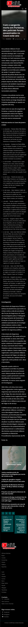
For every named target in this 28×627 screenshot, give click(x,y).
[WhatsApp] (13, 513)
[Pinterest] (9, 513)
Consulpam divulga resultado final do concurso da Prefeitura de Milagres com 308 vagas (13, 499)
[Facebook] (2, 513)
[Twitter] (6, 513)
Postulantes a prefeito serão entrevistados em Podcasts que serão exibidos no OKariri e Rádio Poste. (20, 526)
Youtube (6, 616)
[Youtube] (2, 617)
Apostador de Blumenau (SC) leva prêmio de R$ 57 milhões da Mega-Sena (12, 486)
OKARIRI (8, 39)
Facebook (6, 612)
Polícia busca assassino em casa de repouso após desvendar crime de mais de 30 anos (13, 506)
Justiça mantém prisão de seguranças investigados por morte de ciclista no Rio (13, 474)
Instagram (6, 614)
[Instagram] (2, 614)
